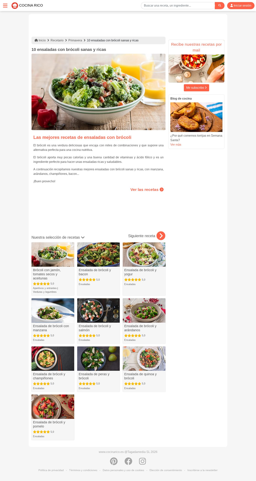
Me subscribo (195, 87)
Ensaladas (84, 284)
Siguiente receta (141, 236)
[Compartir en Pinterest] (114, 463)
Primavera (75, 40)
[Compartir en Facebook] (128, 463)
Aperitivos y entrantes (45, 288)
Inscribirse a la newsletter (202, 470)
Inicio (42, 40)
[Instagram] (142, 463)
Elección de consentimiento (166, 470)
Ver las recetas (145, 189)
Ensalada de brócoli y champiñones (49, 376)
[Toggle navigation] (5, 5)
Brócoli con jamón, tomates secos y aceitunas (47, 274)
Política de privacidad (51, 470)
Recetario (57, 40)
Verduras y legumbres (45, 291)
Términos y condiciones (83, 470)
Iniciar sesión (242, 5)
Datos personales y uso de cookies (123, 470)
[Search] (220, 5)
